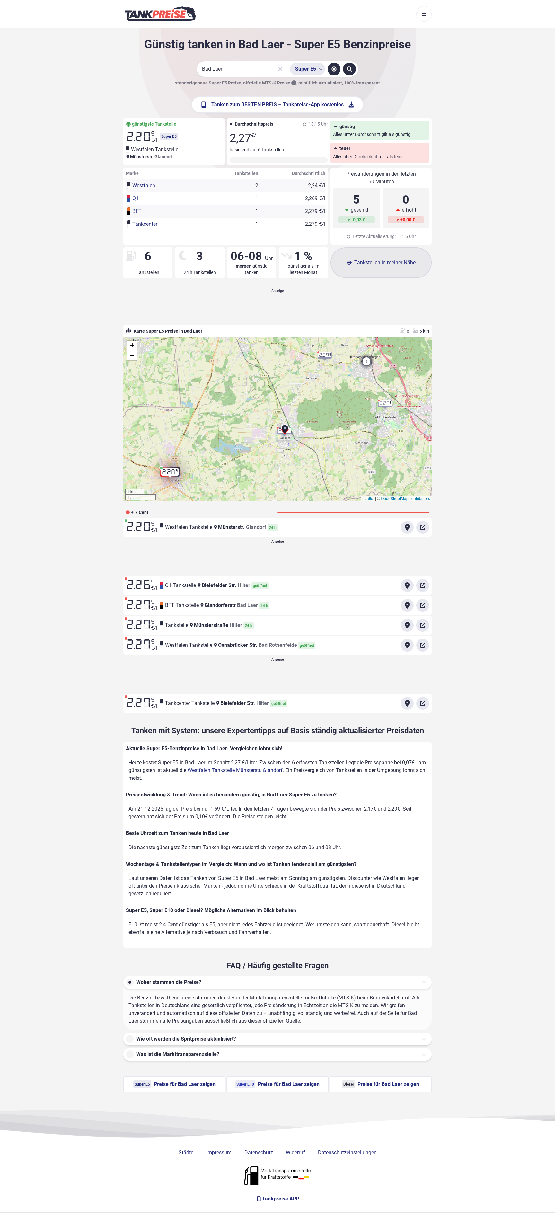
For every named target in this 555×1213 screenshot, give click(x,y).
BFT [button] (137, 211)
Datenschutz (258, 1152)
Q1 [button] (135, 198)
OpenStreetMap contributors (405, 498)
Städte (186, 1152)
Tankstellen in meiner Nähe (385, 262)
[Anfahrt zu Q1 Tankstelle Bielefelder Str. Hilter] (407, 585)
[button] (285, 432)
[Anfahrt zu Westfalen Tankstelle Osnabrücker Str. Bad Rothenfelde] (407, 645)
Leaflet (368, 498)
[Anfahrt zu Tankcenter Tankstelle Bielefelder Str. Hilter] (407, 703)
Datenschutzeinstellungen (347, 1152)
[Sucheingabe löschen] (280, 69)
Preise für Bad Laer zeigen (175, 1084)
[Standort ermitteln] (334, 69)
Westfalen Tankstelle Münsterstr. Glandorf (235, 770)
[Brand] (160, 13)
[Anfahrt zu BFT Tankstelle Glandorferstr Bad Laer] (407, 605)
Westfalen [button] (143, 185)
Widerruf (295, 1152)
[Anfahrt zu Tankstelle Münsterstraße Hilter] (407, 625)
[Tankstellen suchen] (349, 69)
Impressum (219, 1152)
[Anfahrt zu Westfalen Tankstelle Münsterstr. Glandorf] (407, 527)
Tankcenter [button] (144, 224)
